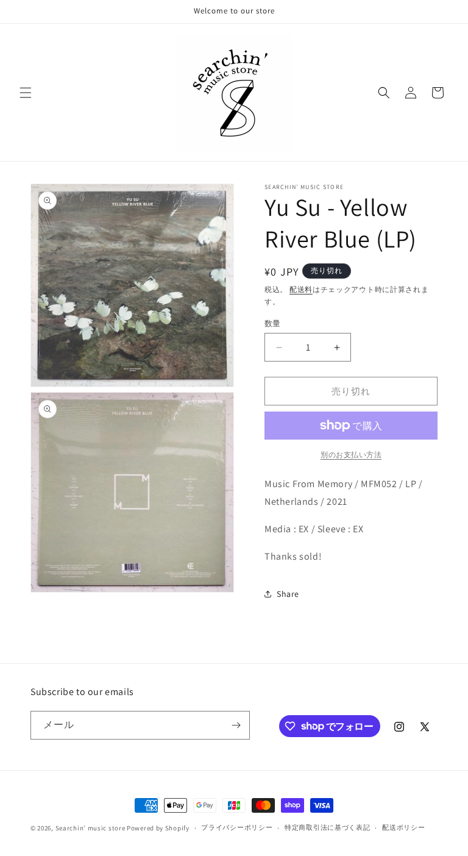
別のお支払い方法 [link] (351, 454)
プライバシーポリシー (236, 827)
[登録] (235, 725)
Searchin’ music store (90, 828)
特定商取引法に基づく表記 (327, 827)
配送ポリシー (403, 827)
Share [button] (288, 593)
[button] (25, 92)
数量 (272, 323)
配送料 (301, 289)
